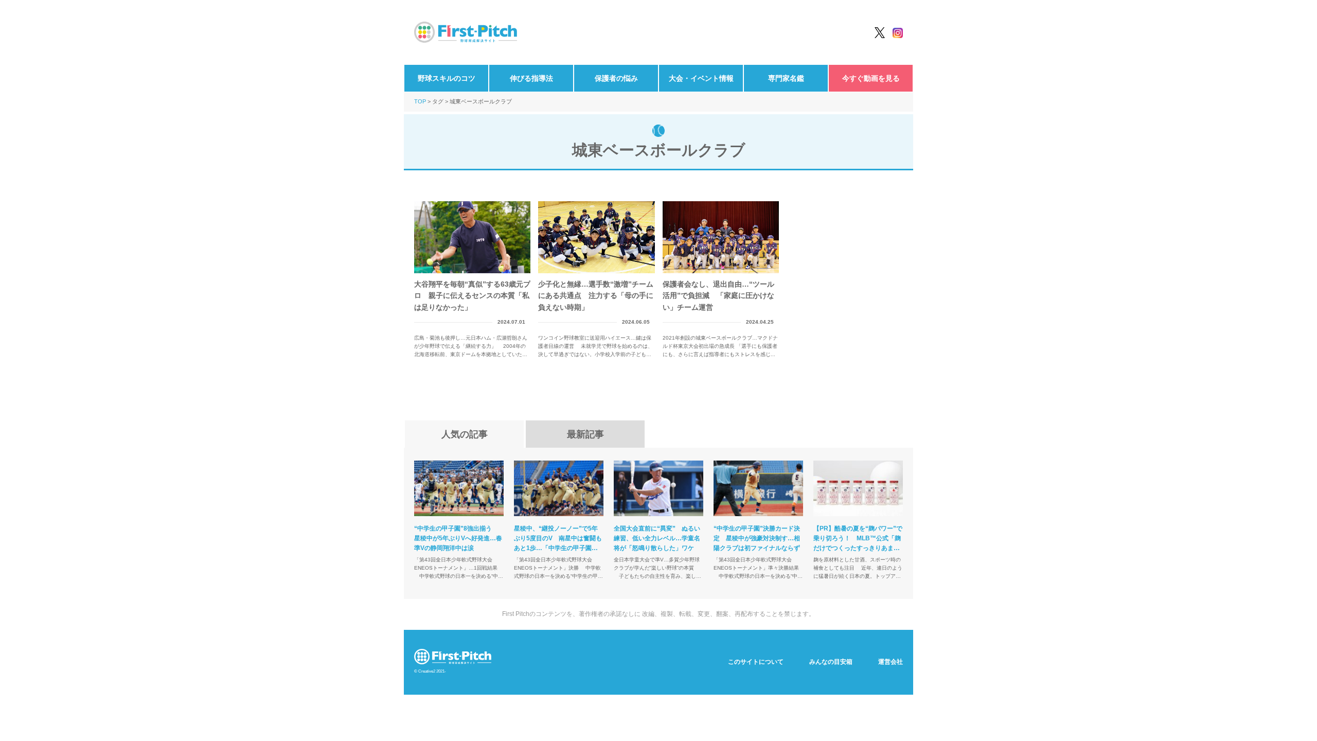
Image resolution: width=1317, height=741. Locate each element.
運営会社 (890, 661)
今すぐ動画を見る (871, 78)
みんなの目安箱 (830, 661)
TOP (420, 101)
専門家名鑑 (786, 78)
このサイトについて (756, 661)
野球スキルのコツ (446, 78)
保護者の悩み (616, 78)
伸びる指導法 (531, 78)
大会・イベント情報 (701, 78)
